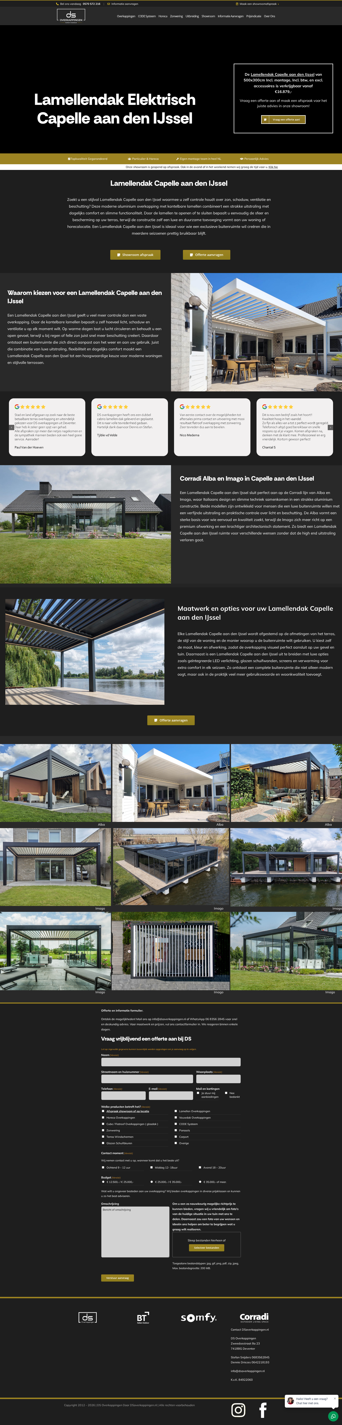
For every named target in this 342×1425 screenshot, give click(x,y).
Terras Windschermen (120, 1136)
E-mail (158, 1088)
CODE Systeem (188, 1124)
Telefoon (111, 1088)
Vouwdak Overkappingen (195, 1117)
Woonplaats (209, 1072)
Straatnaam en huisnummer (125, 1072)
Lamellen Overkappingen (194, 1111)
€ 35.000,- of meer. (215, 1182)
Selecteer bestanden (206, 1247)
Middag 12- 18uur (166, 1167)
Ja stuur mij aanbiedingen (209, 1094)
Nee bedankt (235, 1094)
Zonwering (113, 1130)
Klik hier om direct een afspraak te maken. (156, 167)
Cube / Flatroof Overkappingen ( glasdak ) (132, 1124)
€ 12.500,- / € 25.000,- (120, 1182)
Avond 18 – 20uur (214, 1167)
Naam (110, 1055)
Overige (184, 1143)
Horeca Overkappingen (121, 1117)
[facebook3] (238, 1404)
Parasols (184, 1130)
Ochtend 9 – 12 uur (118, 1167)
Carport (183, 1136)
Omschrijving (110, 1203)
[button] (11, 427)
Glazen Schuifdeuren (119, 1143)
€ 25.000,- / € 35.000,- (168, 1182)
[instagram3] (263, 1404)
